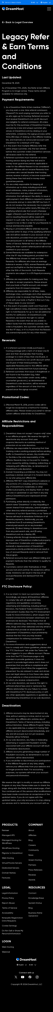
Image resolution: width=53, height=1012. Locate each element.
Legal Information (10, 893)
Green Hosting (35, 860)
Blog (30, 840)
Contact (32, 893)
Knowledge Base (36, 898)
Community (33, 850)
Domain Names (9, 873)
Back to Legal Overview (19, 22)
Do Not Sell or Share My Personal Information (13, 932)
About (31, 830)
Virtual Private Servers (12, 863)
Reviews (32, 875)
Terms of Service (9, 908)
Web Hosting (8, 858)
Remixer (5, 830)
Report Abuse (8, 903)
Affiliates (32, 835)
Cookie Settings (13, 925)
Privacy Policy (8, 898)
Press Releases (35, 870)
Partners (32, 865)
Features (6, 878)
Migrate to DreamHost (12, 853)
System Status (35, 903)
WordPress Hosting (10, 848)
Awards (31, 880)
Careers (32, 845)
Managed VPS (8, 835)
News (30, 855)
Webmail (6, 952)
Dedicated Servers (10, 868)
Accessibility (7, 913)
